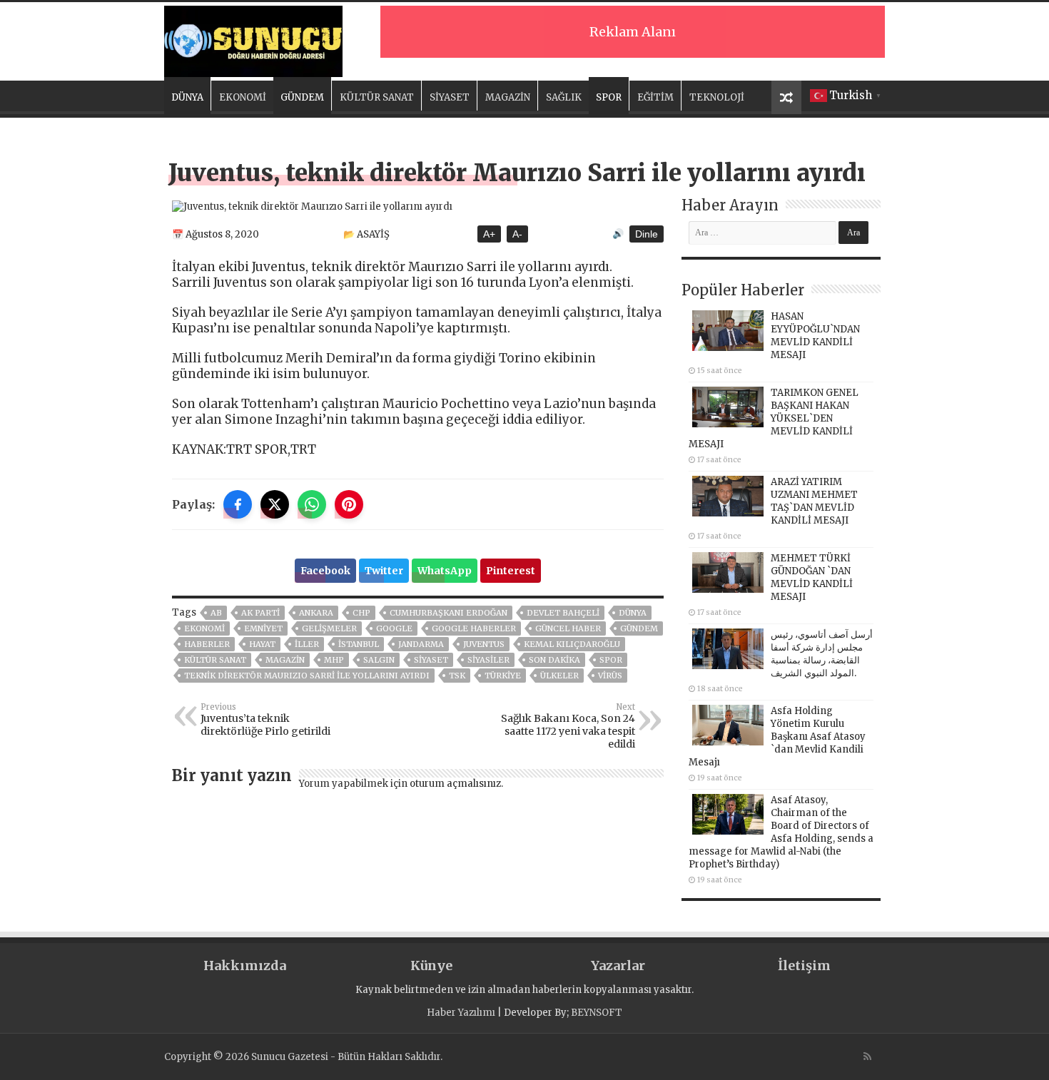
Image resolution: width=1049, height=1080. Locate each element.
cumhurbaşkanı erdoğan (448, 613)
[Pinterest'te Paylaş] (349, 504)
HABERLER (207, 644)
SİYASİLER (488, 660)
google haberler (474, 628)
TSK (457, 676)
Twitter (384, 570)
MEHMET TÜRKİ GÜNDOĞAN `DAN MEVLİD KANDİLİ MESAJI (812, 577)
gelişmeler (329, 628)
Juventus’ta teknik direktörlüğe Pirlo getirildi (265, 720)
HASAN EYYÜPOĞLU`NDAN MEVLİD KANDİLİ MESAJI (815, 335)
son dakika (554, 660)
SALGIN (379, 660)
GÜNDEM (302, 97)
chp (361, 613)
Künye (431, 965)
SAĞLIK (564, 97)
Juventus (484, 644)
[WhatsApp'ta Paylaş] (312, 504)
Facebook (325, 570)
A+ (489, 234)
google (394, 628)
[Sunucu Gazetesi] (253, 39)
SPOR (609, 97)
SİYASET (450, 97)
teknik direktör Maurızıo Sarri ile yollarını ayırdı (307, 676)
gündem (639, 628)
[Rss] (867, 1056)
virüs (610, 676)
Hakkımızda (244, 965)
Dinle (646, 234)
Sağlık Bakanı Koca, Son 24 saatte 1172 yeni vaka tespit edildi (568, 726)
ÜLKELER (559, 676)
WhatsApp (444, 570)
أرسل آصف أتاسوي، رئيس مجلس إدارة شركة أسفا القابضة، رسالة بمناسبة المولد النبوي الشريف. (822, 653)
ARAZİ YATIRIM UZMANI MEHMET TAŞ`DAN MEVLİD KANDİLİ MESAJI (814, 501)
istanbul (358, 644)
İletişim (804, 965)
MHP (334, 660)
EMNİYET (263, 628)
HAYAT (262, 644)
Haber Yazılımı (461, 1013)
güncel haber (568, 628)
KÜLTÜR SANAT (377, 97)
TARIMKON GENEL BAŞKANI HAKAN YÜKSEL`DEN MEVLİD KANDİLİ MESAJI (773, 418)
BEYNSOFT (596, 1013)
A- (517, 234)
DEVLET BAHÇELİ (563, 613)
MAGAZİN (507, 97)
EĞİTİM (655, 97)
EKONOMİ (242, 97)
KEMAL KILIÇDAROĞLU (572, 644)
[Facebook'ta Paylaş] (237, 504)
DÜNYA (187, 97)
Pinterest (510, 570)
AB (216, 613)
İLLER (307, 644)
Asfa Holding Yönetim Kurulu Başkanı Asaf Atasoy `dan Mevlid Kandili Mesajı (777, 736)
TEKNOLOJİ (716, 97)
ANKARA (316, 613)
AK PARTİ (260, 613)
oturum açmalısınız (455, 784)
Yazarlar (618, 965)
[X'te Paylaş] (274, 504)
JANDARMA (421, 644)
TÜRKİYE (503, 676)
